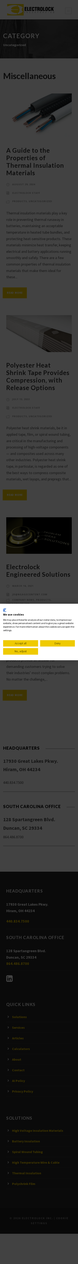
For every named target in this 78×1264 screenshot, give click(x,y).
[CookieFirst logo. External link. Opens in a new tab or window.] (4, 610)
